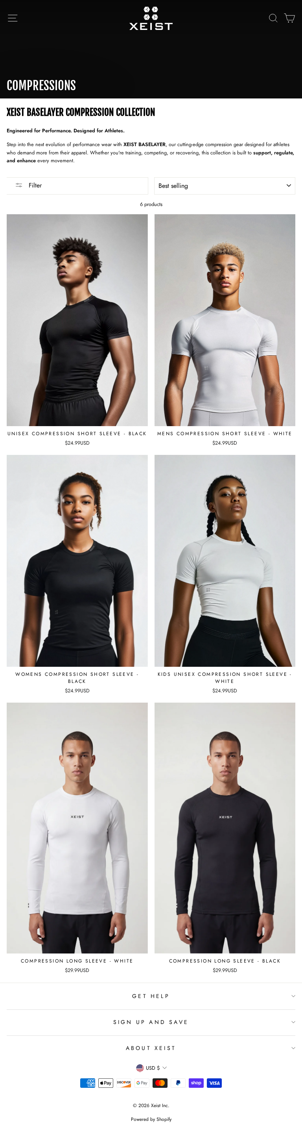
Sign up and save (151, 1022)
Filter (34, 185)
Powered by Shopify (151, 1119)
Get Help (151, 996)
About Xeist (151, 1048)
